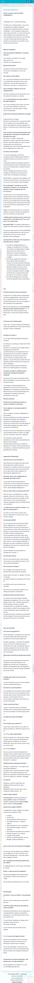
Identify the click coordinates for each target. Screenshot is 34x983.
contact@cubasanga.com (11, 966)
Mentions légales (17, 982)
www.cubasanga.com (14, 62)
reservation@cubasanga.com (16, 487)
